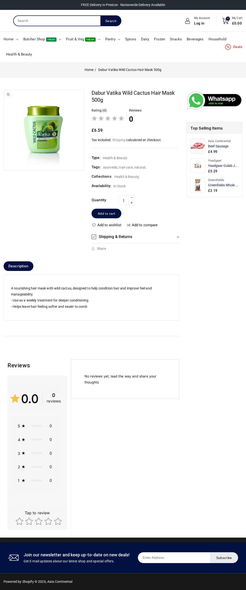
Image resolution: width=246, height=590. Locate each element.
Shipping (118, 140)
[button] (135, 237)
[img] (108, 119)
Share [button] (101, 249)
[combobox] (57, 20)
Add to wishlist (109, 225)
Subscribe (224, 558)
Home (89, 70)
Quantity (99, 200)
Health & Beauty (126, 177)
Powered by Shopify (19, 582)
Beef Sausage (218, 146)
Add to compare (145, 225)
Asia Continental (59, 582)
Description (18, 266)
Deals (237, 47)
